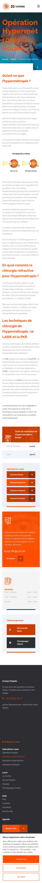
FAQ (4, 799)
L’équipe (5, 784)
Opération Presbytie (11, 764)
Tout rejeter (21, 877)
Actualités (6, 807)
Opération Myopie (10, 752)
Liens (5, 772)
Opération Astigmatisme (13, 760)
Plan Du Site (7, 811)
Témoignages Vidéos (11, 788)
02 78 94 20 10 (16, 551)
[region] (21, 858)
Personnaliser (21, 868)
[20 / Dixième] (12, 6)
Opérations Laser (15, 469)
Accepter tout (21, 859)
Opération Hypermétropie (13, 756)
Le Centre (6, 776)
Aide (4, 796)
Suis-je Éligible (8, 780)
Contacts (6, 803)
